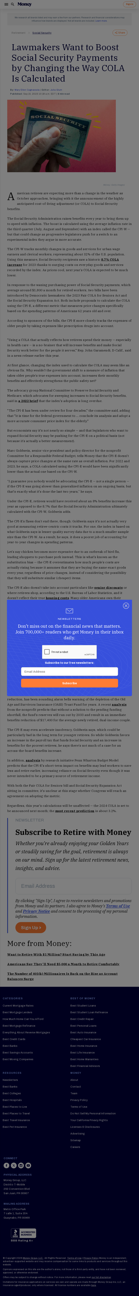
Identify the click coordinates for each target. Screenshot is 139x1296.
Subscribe (69, 683)
